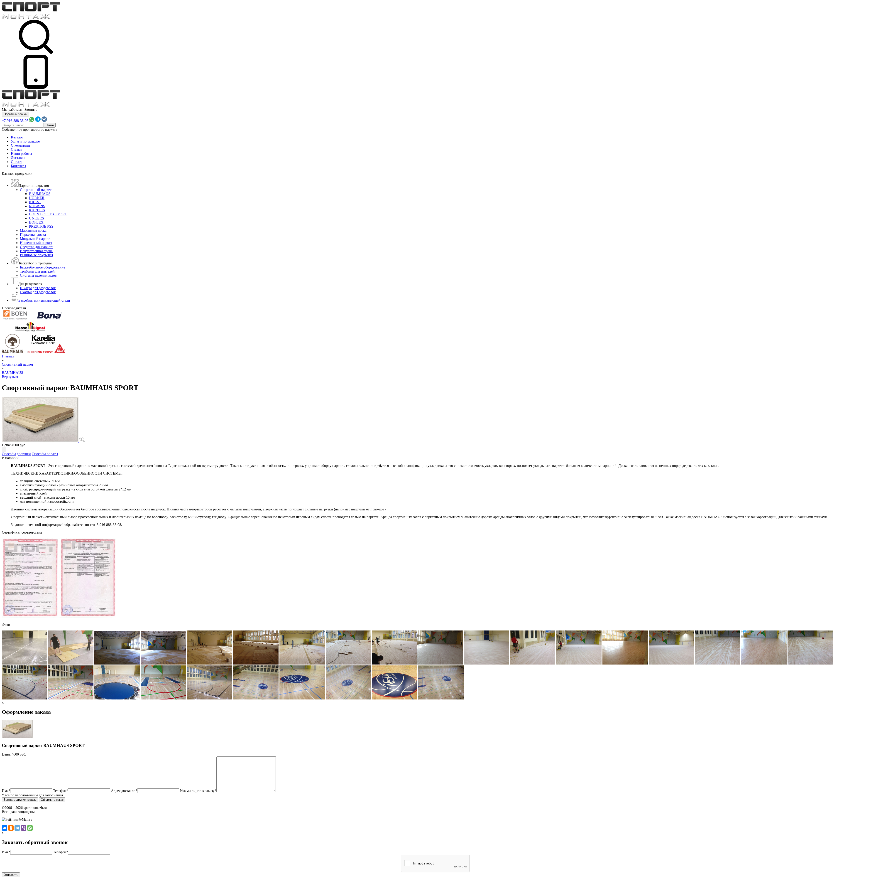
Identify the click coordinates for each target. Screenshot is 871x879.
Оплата (16, 162)
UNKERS (36, 218)
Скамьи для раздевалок (38, 292)
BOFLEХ (36, 222)
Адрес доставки (124, 791)
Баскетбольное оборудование (42, 267)
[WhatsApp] (30, 828)
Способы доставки (16, 454)
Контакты (18, 166)
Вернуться (10, 377)
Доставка (18, 158)
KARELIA (37, 210)
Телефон (60, 791)
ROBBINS (37, 206)
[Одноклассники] (11, 828)
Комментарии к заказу (198, 791)
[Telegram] (17, 828)
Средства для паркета (36, 247)
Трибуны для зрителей (37, 271)
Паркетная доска (33, 234)
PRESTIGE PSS (41, 226)
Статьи (16, 149)
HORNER (36, 198)
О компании (20, 145)
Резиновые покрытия (36, 255)
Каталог (17, 137)
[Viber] (23, 828)
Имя (6, 791)
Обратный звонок (15, 114)
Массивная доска (33, 230)
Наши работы (21, 153)
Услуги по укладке (25, 141)
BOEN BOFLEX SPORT (48, 214)
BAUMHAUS (39, 194)
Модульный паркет (35, 239)
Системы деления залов (38, 275)
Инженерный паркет (36, 243)
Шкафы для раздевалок (38, 288)
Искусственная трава (36, 251)
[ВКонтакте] (4, 828)
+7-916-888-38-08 (15, 121)
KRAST (35, 202)
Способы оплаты (45, 454)
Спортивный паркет (35, 190)
